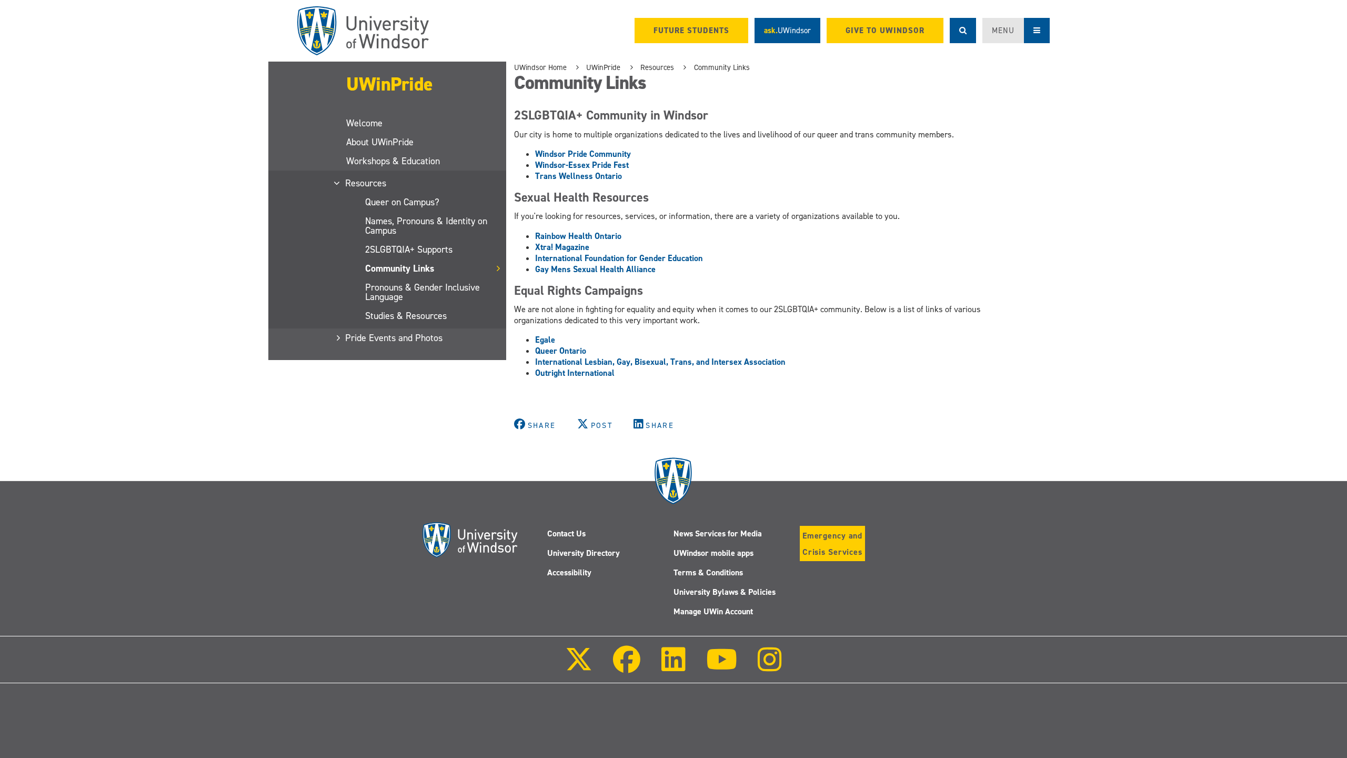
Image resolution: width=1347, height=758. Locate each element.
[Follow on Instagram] (769, 666)
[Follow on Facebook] (627, 666)
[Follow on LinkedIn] (673, 666)
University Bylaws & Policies (725, 591)
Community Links (399, 268)
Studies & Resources (406, 316)
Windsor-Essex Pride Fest (582, 165)
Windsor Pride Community (583, 153)
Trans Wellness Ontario (578, 176)
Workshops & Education (393, 161)
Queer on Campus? (402, 202)
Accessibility (569, 572)
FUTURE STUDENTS (691, 30)
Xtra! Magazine (562, 247)
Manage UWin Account (713, 611)
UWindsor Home (540, 67)
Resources (366, 183)
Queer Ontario (560, 350)
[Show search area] (963, 30)
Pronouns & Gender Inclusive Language (422, 292)
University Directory (583, 552)
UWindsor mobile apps (713, 552)
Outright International (575, 372)
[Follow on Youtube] (722, 666)
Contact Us (566, 533)
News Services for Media (718, 533)
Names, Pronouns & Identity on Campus (426, 226)
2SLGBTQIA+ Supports (409, 249)
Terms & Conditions (708, 572)
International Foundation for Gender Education (619, 258)
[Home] (363, 30)
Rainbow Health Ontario (578, 236)
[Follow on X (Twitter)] (579, 666)
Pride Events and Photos (394, 338)
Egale (545, 339)
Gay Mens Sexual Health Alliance (595, 269)
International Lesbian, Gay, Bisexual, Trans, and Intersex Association (660, 361)
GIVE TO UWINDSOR (885, 30)
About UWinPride (380, 142)
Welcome (364, 123)
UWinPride (389, 84)
